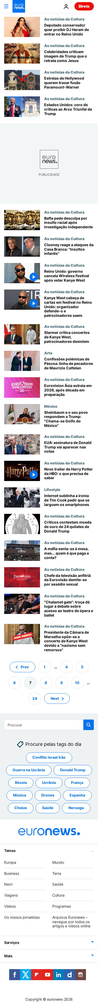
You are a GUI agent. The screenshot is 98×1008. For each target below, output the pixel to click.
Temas (10, 850)
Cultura (58, 895)
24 (34, 698)
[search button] (88, 725)
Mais (8, 956)
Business (11, 873)
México (50, 406)
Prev (25, 666)
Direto (84, 6)
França (77, 782)
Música (19, 795)
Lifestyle (52, 489)
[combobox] (49, 725)
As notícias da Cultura (64, 19)
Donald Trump (72, 770)
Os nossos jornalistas (22, 917)
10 (77, 682)
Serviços (11, 942)
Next (55, 698)
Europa (10, 862)
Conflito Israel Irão (49, 757)
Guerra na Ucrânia (29, 770)
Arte (48, 353)
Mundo (58, 862)
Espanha (77, 795)
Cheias (20, 807)
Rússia (21, 782)
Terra (56, 873)
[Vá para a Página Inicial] (19, 6)
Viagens (11, 895)
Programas (61, 906)
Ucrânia (49, 782)
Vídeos (10, 906)
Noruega (76, 807)
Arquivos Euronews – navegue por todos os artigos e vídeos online (71, 921)
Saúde (47, 807)
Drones (47, 795)
